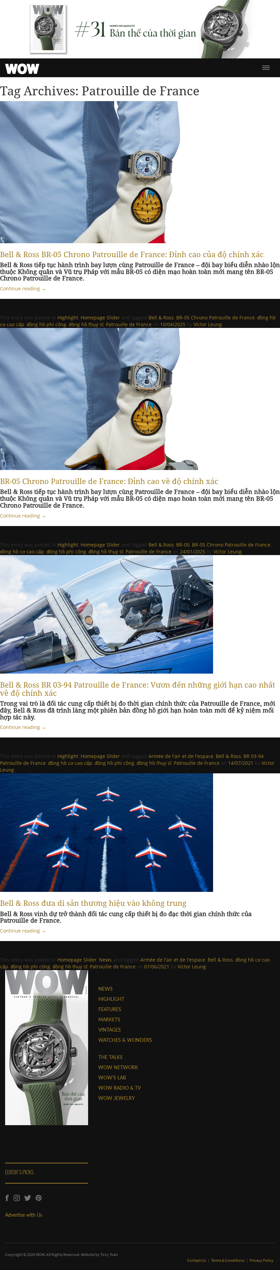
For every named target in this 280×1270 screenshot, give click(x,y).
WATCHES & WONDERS (125, 1040)
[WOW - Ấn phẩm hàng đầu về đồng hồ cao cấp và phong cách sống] (22, 66)
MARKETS (109, 1019)
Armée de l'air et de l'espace (181, 756)
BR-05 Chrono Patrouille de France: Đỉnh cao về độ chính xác (109, 481)
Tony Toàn (109, 1254)
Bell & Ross (161, 317)
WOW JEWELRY (116, 1098)
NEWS (105, 989)
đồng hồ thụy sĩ (86, 324)
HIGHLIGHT (111, 999)
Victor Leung (208, 324)
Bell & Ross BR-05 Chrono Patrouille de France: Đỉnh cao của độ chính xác (132, 254)
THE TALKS (110, 1057)
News (105, 959)
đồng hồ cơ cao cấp (22, 551)
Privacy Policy (261, 1260)
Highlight (67, 317)
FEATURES (109, 1009)
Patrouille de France (129, 324)
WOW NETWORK (118, 1067)
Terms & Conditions (228, 1260)
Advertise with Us (23, 1215)
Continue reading (23, 288)
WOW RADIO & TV (119, 1088)
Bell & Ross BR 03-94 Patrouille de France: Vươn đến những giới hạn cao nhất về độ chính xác (137, 688)
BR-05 (183, 544)
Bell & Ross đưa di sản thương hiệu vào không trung (93, 903)
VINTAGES (109, 1030)
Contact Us (197, 1260)
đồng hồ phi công (46, 324)
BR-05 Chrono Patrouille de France (215, 317)
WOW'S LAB (112, 1077)
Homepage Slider (100, 317)
